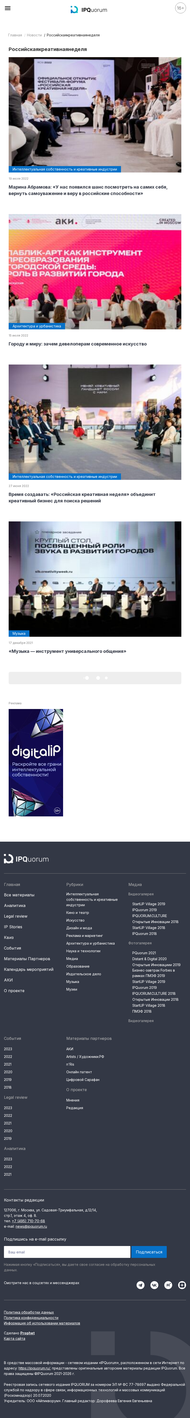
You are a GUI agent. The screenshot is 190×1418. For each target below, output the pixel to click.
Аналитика (14, 905)
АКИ (8, 980)
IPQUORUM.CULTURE (149, 916)
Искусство (75, 920)
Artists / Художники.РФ (85, 1056)
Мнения (72, 1100)
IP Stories (13, 926)
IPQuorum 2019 (144, 910)
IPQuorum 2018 (144, 933)
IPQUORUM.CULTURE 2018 (154, 993)
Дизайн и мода (79, 928)
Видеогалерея (141, 894)
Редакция (74, 1108)
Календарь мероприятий (28, 969)
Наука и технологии (83, 951)
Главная (15, 35)
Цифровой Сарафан (82, 1079)
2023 (8, 1049)
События (12, 948)
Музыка (72, 981)
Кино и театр (77, 912)
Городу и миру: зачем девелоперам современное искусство (78, 343)
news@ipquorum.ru (31, 1226)
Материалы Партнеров (27, 958)
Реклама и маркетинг (84, 935)
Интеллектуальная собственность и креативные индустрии (92, 899)
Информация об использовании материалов (42, 1323)
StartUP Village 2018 (148, 928)
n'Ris (70, 1064)
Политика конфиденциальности (31, 1318)
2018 (8, 1087)
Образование (78, 966)
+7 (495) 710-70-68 (28, 1221)
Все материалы (19, 894)
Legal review (15, 916)
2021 (7, 1064)
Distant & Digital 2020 (149, 959)
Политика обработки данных (29, 1312)
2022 (8, 1056)
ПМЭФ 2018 (142, 1011)
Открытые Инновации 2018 (155, 922)
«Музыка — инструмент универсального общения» (67, 651)
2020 (8, 1072)
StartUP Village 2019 (148, 904)
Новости (34, 35)
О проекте (14, 990)
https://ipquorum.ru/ (34, 1368)
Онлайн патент (79, 1072)
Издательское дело (83, 974)
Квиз (9, 937)
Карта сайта (14, 1338)
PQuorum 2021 (144, 953)
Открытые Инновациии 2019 (156, 965)
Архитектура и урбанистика (90, 943)
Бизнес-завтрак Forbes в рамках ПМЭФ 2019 (153, 973)
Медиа (72, 958)
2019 (8, 1079)
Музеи (71, 989)
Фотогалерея (140, 943)
